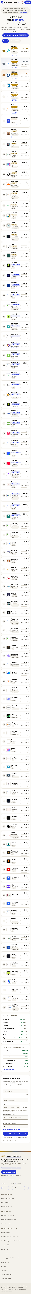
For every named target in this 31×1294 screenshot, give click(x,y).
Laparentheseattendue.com (15, 482)
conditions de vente (23, 1137)
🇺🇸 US (22, 2)
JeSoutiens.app (15, 262)
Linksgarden (15, 93)
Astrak (13, 637)
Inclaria (13, 842)
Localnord (14, 654)
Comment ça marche (7, 1215)
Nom (4, 1088)
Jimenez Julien (15, 141)
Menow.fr (14, 362)
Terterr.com (15, 859)
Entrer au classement (15, 35)
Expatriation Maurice (15, 213)
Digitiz (13, 151)
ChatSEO (14, 60)
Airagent (14, 723)
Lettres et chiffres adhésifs (15, 492)
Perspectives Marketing (15, 161)
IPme (13, 740)
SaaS (13, 122)
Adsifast (14, 816)
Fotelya (13, 567)
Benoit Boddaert (15, 83)
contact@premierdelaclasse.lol (10, 1258)
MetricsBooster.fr (15, 232)
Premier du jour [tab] (15, 40)
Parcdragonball (15, 997)
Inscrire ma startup (9, 1172)
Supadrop (14, 697)
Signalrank (14, 440)
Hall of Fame (5, 1202)
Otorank (14, 687)
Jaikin (13, 244)
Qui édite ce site (6, 1224)
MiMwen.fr (15, 910)
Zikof (13, 791)
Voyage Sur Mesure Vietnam (15, 619)
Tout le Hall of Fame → (9, 1069)
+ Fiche (14, 55)
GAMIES (13, 470)
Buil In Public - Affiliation (15, 963)
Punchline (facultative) (8, 1114)
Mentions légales (6, 1232)
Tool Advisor (15, 171)
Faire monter (24, 64)
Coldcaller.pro (15, 203)
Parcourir (24, 1107)
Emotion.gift (15, 302)
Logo (4, 1104)
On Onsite (14, 628)
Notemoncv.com (15, 450)
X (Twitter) (4, 1270)
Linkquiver (14, 181)
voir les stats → (24, 12)
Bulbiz (13, 954)
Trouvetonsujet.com (15, 902)
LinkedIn (3, 1266)
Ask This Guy (15, 928)
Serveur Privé (15, 430)
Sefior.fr (14, 503)
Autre (13, 218)
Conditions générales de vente (10, 1236)
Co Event (15, 980)
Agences (14, 166)
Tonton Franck (15, 222)
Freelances (15, 88)
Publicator (14, 532)
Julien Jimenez (5, 1262)
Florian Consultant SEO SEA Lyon (15, 706)
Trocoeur (14, 523)
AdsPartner (15, 282)
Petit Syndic (15, 559)
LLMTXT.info (15, 1005)
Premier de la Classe (10, 2)
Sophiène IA (15, 334)
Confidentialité (5, 1245)
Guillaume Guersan (15, 129)
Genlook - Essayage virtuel (15, 352)
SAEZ (13, 833)
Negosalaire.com (15, 372)
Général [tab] (5, 40)
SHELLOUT (14, 971)
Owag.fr (14, 342)
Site (4, 1097)
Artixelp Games (15, 936)
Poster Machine (15, 945)
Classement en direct (7, 1198)
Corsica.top (15, 868)
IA (12, 357)
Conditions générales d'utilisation (11, 1241)
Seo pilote (14, 410)
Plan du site (4, 1249)
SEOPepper (15, 576)
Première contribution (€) (9, 1123)
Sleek (13, 808)
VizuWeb (14, 672)
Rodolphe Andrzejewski (15, 731)
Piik (12, 885)
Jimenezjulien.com (6, 1274)
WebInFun (14, 584)
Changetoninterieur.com (15, 645)
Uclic (13, 714)
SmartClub (14, 314)
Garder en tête (23, 51)
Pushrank (14, 402)
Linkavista (14, 46)
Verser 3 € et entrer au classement (15, 1134)
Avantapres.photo (15, 420)
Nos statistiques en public (8, 1219)
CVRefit (14, 382)
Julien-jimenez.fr (6, 1278)
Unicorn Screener (15, 783)
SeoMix (13, 593)
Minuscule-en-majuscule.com (15, 117)
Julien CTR (14, 662)
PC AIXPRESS (15, 550)
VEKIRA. (14, 252)
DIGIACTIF (14, 324)
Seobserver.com (15, 392)
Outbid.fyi (15, 877)
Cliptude (14, 765)
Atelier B (14, 460)
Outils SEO (13, 52)
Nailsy (13, 748)
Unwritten (14, 851)
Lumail (13, 612)
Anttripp (14, 679)
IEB (12, 272)
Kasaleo (14, 918)
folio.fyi (14, 825)
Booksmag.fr (15, 292)
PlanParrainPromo (15, 989)
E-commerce (15, 308)
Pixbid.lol (14, 105)
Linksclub (14, 191)
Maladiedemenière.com (15, 513)
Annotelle (14, 894)
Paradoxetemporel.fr (15, 601)
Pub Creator (15, 774)
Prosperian (15, 757)
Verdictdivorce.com (15, 799)
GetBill (13, 542)
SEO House (14, 72)
